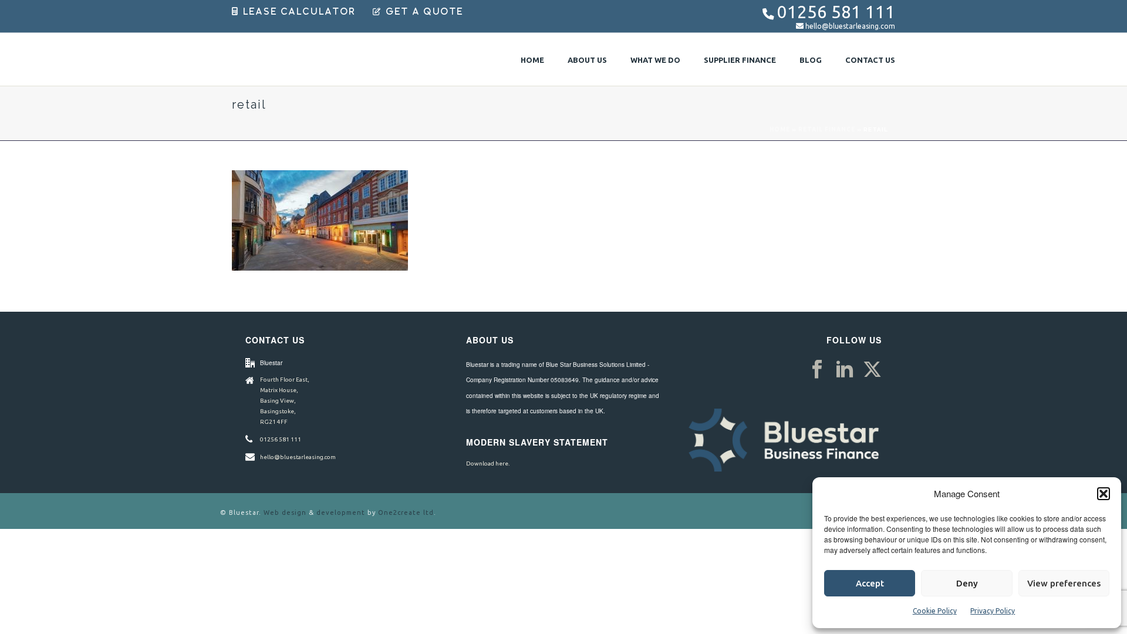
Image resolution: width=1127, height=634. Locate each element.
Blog (810, 60)
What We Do (655, 60)
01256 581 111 (836, 12)
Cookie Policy (935, 611)
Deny (967, 583)
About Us (587, 60)
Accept (870, 583)
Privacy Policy (992, 611)
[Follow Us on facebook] (817, 370)
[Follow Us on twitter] (872, 370)
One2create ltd (406, 512)
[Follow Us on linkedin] (844, 370)
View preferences (1064, 583)
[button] (1103, 494)
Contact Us (870, 60)
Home (532, 60)
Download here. (487, 463)
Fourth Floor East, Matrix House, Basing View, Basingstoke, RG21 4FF (284, 400)
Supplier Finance (740, 60)
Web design (285, 512)
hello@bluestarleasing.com (850, 26)
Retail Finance (826, 129)
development (340, 512)
